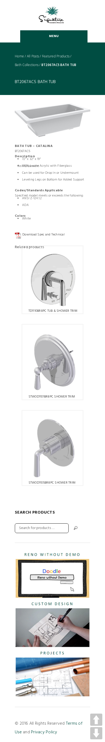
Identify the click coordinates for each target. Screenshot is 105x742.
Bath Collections (26, 65)
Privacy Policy (44, 732)
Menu (54, 36)
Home (19, 56)
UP (96, 720)
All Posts (33, 56)
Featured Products (55, 56)
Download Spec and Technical (43, 234)
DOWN (96, 733)
